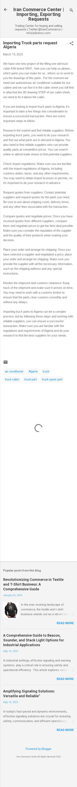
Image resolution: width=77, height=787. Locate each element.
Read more (65, 623)
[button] (71, 43)
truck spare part (52, 379)
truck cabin (12, 379)
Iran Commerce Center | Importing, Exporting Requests (38, 14)
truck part (30, 379)
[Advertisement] (38, 516)
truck (46, 371)
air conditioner (14, 371)
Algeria (33, 371)
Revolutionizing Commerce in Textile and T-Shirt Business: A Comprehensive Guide (33, 584)
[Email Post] (5, 363)
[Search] (71, 11)
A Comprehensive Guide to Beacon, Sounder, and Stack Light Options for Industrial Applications (33, 640)
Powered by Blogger (39, 749)
